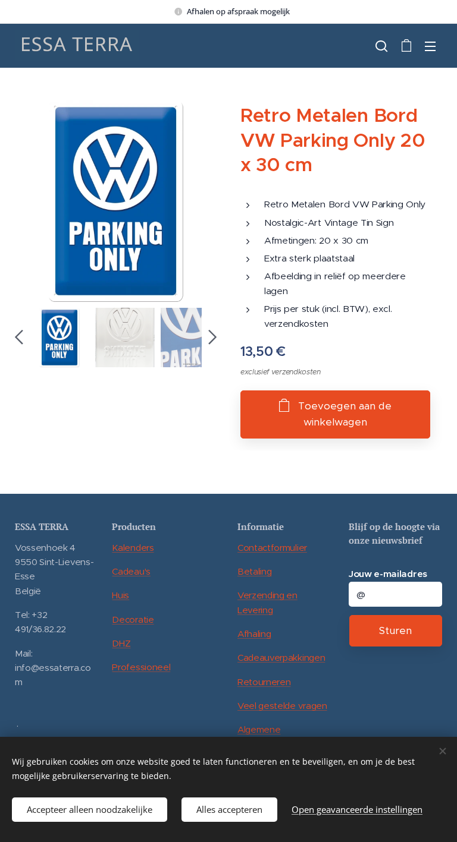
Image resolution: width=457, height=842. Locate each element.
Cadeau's (131, 571)
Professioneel (141, 667)
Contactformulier (272, 547)
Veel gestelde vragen (282, 705)
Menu (430, 46)
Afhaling (254, 633)
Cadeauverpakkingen (281, 657)
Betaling (254, 571)
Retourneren (263, 682)
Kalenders (133, 547)
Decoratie (133, 619)
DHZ (121, 643)
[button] (381, 46)
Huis (120, 595)
